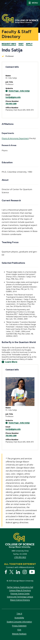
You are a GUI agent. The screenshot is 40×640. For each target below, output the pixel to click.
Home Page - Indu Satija (19, 91)
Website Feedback (19, 634)
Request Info (9, 43)
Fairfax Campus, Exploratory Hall (20, 587)
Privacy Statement (19, 625)
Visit (21, 43)
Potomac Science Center (20, 593)
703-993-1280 (11, 103)
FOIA (19, 630)
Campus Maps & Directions (20, 590)
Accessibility (19, 617)
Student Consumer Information (19, 621)
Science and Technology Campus (20, 597)
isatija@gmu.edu (13, 97)
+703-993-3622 (20, 557)
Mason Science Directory (20, 600)
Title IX (19, 613)
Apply (29, 43)
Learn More (11, 362)
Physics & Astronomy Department (15, 138)
